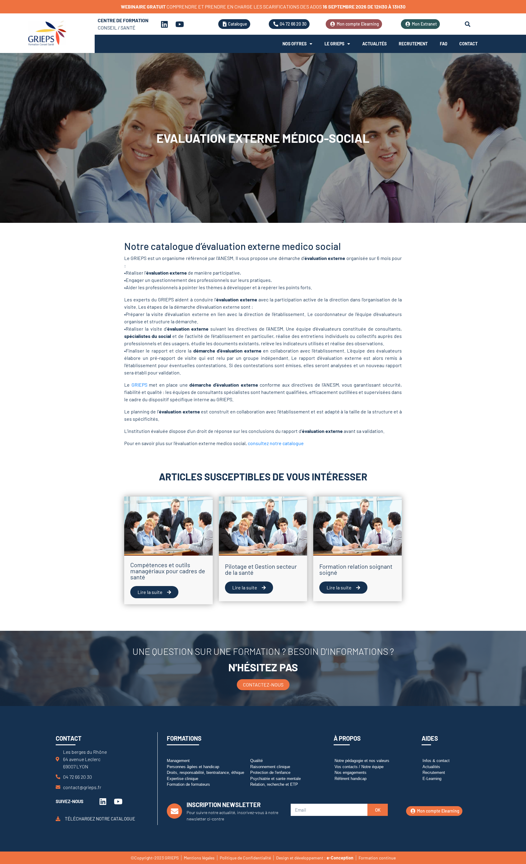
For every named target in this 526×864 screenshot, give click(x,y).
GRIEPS (139, 385)
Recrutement (413, 43)
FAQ (443, 43)
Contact (468, 43)
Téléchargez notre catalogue (100, 818)
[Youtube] (179, 24)
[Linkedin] (164, 24)
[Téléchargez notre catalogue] (58, 819)
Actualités (374, 43)
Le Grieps (334, 43)
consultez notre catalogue (276, 443)
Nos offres (294, 43)
